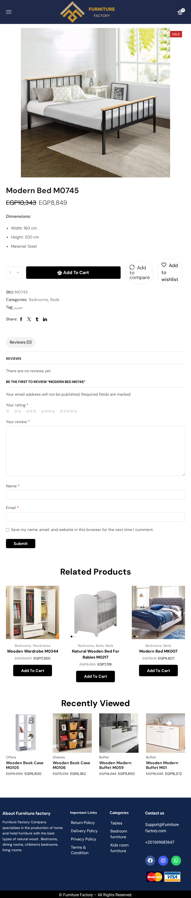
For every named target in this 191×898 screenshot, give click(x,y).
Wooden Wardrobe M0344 (32, 651)
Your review (18, 421)
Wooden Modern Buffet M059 (115, 765)
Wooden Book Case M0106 (71, 765)
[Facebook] (150, 861)
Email (12, 507)
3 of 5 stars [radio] (31, 411)
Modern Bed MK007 (158, 651)
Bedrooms (38, 299)
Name (13, 486)
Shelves (59, 757)
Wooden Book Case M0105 (25, 765)
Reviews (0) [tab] (21, 342)
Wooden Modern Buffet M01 (162, 765)
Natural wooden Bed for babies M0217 (95, 654)
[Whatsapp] (176, 861)
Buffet (104, 757)
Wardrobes (41, 645)
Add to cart (76, 273)
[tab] (20, 342)
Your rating (17, 405)
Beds (54, 299)
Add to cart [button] (32, 670)
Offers (11, 757)
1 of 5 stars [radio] (7, 411)
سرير (18, 307)
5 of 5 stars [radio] (68, 411)
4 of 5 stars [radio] (48, 411)
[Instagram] (163, 861)
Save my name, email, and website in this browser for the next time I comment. (82, 529)
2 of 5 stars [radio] (17, 411)
